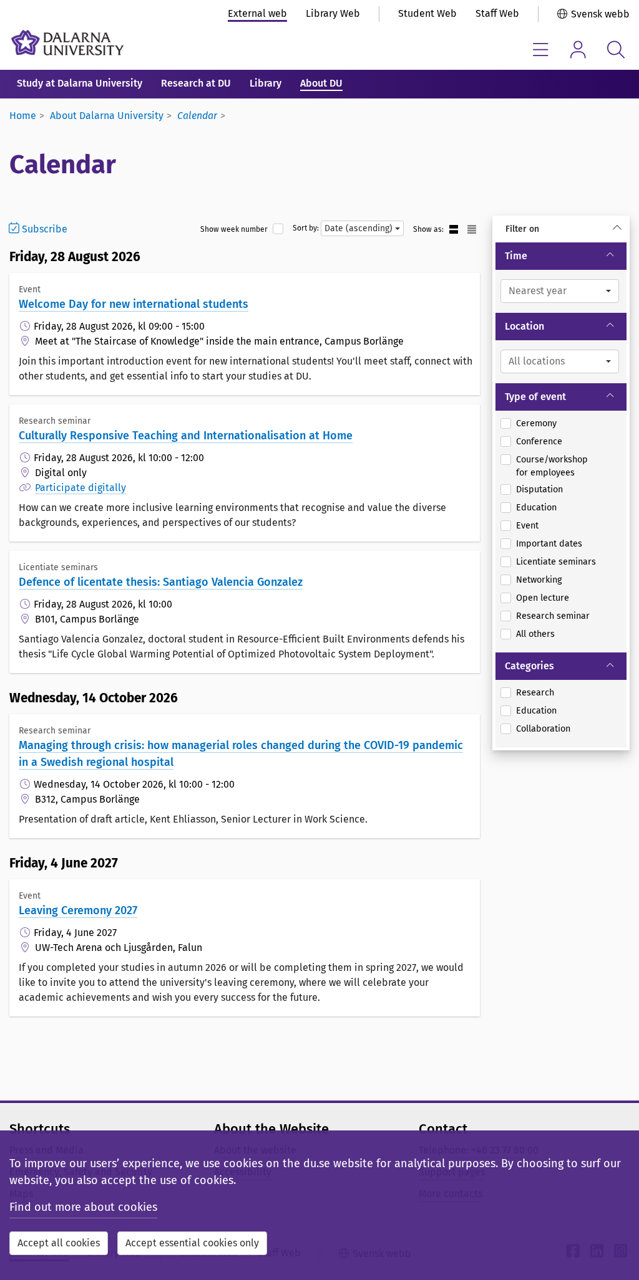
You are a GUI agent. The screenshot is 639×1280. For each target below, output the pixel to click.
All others (535, 634)
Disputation (539, 489)
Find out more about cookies (83, 1207)
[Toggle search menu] (616, 50)
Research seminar (553, 616)
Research (535, 692)
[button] (559, 291)
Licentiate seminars (556, 561)
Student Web (427, 13)
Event (527, 525)
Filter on (522, 229)
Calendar (197, 116)
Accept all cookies (58, 1243)
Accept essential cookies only (192, 1243)
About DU (321, 83)
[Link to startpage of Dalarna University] (67, 43)
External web (257, 13)
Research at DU (196, 83)
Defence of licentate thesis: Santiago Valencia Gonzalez (161, 582)
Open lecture (542, 598)
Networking (539, 580)
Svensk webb (600, 14)
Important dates (549, 543)
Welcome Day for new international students (133, 304)
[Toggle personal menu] (578, 50)
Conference (539, 441)
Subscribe (43, 229)
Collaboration (543, 729)
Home (22, 116)
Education (536, 507)
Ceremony (536, 423)
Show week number (234, 229)
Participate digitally (80, 488)
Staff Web (497, 13)
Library (265, 83)
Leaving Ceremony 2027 (78, 910)
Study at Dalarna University (79, 83)
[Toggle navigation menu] (541, 50)
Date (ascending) (359, 228)
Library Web (333, 13)
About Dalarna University (106, 116)
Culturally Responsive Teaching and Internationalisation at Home (186, 435)
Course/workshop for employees (552, 466)
